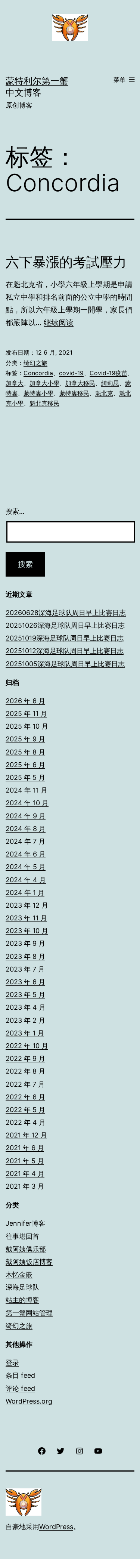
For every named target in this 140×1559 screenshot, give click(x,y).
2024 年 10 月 (27, 803)
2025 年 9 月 (25, 739)
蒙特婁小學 (38, 393)
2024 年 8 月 (26, 829)
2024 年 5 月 (26, 867)
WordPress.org (29, 1401)
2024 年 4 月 (26, 880)
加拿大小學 (44, 383)
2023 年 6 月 (25, 982)
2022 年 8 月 (25, 1071)
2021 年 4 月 (25, 1173)
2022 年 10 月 (27, 1046)
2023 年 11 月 (26, 918)
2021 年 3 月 (25, 1186)
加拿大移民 (80, 383)
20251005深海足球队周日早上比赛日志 (65, 664)
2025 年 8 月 (25, 752)
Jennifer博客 (25, 1223)
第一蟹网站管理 (29, 1313)
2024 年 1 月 (25, 892)
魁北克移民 (44, 403)
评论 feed (20, 1388)
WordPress (56, 1527)
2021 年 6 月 (25, 1148)
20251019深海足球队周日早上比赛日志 (65, 638)
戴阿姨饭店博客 (29, 1262)
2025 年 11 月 (26, 713)
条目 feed (20, 1375)
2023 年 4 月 (26, 1007)
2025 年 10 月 (27, 726)
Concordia (38, 373)
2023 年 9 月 (25, 943)
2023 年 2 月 (25, 1020)
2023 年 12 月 (27, 905)
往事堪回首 (22, 1236)
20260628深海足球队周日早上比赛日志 (66, 613)
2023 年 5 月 (25, 994)
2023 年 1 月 (25, 1033)
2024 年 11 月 (26, 790)
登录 (12, 1363)
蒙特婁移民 (74, 393)
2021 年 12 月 (26, 1135)
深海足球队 (22, 1287)
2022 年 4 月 (26, 1122)
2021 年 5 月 (25, 1161)
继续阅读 (59, 322)
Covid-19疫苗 (108, 373)
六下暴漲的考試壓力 (66, 262)
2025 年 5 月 (25, 777)
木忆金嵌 (19, 1274)
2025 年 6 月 (25, 765)
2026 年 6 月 (25, 701)
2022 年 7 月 (25, 1084)
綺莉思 (110, 383)
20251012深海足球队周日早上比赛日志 (65, 651)
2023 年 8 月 (25, 956)
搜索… (15, 511)
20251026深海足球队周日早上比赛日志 (65, 625)
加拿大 (15, 383)
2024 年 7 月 (25, 841)
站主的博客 (22, 1300)
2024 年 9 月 (26, 816)
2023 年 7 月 (25, 969)
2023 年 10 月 (27, 931)
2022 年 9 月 (25, 1058)
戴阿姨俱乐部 (26, 1249)
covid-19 (71, 373)
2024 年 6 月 (26, 854)
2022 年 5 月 (25, 1110)
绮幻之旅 (35, 363)
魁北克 (104, 393)
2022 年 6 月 (25, 1097)
